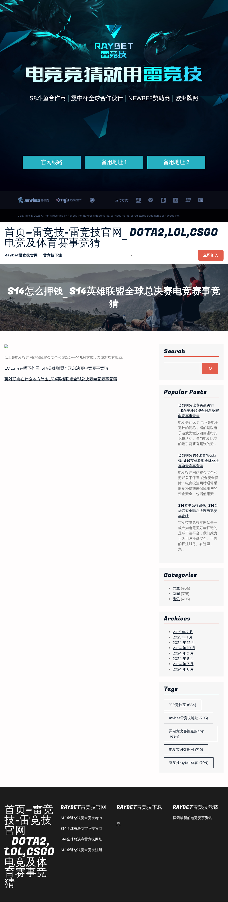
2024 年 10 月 (184, 648)
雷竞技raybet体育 (188, 763)
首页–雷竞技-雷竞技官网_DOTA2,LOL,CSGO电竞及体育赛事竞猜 (111, 238)
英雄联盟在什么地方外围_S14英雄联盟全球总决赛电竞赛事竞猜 (60, 379)
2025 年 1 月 (182, 637)
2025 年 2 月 (183, 632)
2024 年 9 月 (183, 653)
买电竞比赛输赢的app (186, 734)
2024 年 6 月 (183, 669)
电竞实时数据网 (186, 749)
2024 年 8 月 (183, 658)
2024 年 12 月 (184, 642)
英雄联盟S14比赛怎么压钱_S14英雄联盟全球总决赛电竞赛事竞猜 (198, 461)
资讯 (176, 599)
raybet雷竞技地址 (188, 718)
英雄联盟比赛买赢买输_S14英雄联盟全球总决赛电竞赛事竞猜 (198, 411)
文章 (176, 588)
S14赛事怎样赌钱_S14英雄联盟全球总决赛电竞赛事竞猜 (198, 511)
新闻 (176, 594)
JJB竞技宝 (182, 705)
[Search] (210, 368)
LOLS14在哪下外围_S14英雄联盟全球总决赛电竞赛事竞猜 (56, 368)
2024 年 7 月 (183, 664)
